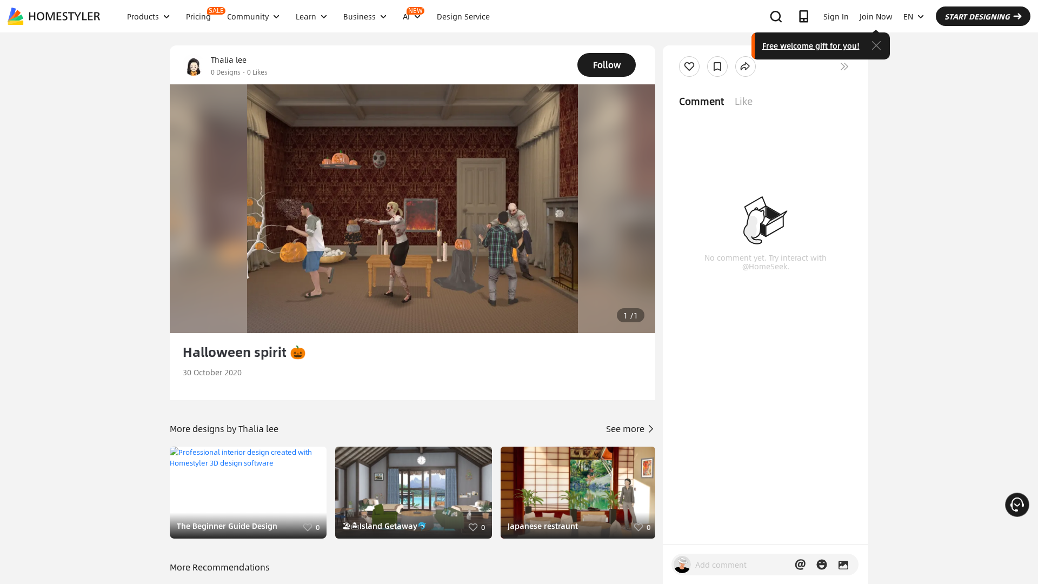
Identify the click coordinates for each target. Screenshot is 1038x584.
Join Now (876, 16)
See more (626, 428)
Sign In (836, 16)
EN (908, 16)
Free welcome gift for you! (811, 45)
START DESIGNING (977, 16)
